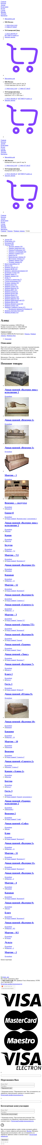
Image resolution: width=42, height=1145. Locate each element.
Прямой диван (11, 274)
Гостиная (9, 243)
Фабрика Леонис (12, 297)
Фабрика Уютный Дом (14, 311)
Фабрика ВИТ (11, 290)
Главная (3, 1)
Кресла (8, 265)
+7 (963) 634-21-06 (11, 25)
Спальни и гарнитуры (13, 279)
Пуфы (8, 278)
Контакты (4, 15)
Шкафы (3, 12)
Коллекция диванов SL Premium (20, 309)
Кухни (3, 8)
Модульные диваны (17, 258)
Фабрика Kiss (11, 285)
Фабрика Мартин (12, 298)
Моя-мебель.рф (10, 19)
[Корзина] (23, 75)
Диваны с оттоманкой (17, 252)
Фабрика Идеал (11, 293)
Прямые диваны (19, 231)
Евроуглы (13, 255)
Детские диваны (15, 246)
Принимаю (5, 1139)
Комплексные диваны (17, 257)
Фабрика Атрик (11, 286)
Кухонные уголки (12, 272)
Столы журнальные (13, 281)
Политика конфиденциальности (11, 984)
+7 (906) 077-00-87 (11, 27)
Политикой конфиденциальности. (12, 1095)
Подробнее (8, 396)
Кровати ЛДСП (11, 267)
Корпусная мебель (12, 264)
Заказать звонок (10, 37)
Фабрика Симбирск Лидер (15, 307)
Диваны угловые (16, 253)
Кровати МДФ (11, 269)
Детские (3, 14)
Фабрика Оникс (11, 305)
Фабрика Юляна (11, 312)
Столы (3, 10)
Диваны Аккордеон (17, 248)
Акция (3, 5)
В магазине (4, 7)
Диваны (10, 231)
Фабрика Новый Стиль (14, 304)
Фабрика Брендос (12, 288)
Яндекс (29, 1131)
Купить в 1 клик (6, 332)
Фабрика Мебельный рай (14, 300)
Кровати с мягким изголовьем (16, 271)
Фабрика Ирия (11, 295)
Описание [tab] (8, 339)
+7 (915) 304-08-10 (11, 33)
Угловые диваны (15, 262)
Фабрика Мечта (11, 302)
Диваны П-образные (17, 250)
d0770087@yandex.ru (12, 35)
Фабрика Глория (11, 291)
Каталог (3, 3)
